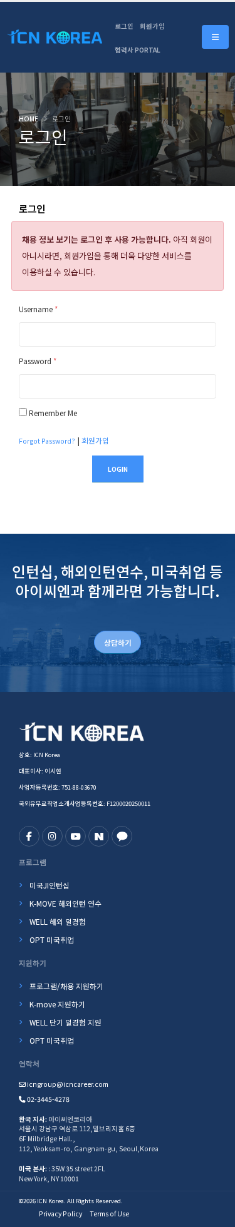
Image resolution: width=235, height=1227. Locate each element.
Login (118, 469)
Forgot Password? (47, 440)
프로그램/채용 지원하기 (66, 985)
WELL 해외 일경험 (57, 921)
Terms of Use (109, 1213)
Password (37, 360)
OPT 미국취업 (51, 939)
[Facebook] (29, 836)
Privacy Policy (60, 1213)
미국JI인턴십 (49, 885)
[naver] (98, 836)
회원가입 (152, 26)
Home (28, 118)
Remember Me (53, 412)
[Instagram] (52, 836)
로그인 (124, 26)
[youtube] (75, 836)
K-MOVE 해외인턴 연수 (65, 903)
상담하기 (118, 642)
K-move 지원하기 (57, 1004)
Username (38, 308)
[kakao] (122, 836)
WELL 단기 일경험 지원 (65, 1022)
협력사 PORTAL (137, 49)
